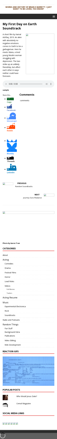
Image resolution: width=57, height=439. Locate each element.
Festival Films (10, 272)
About (5, 255)
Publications (10, 335)
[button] (53, 16)
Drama (8, 268)
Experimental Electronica (15, 306)
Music (5, 302)
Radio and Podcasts (11, 320)
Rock (7, 311)
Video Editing (10, 340)
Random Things (10, 324)
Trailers (9, 293)
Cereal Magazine (23, 403)
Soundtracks (10, 315)
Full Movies (11, 289)
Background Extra (12, 332)
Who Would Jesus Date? (26, 396)
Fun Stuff (8, 328)
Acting (6, 259)
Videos (7, 286)
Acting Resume (10, 297)
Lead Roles (9, 281)
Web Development (13, 345)
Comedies (9, 263)
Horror (7, 277)
